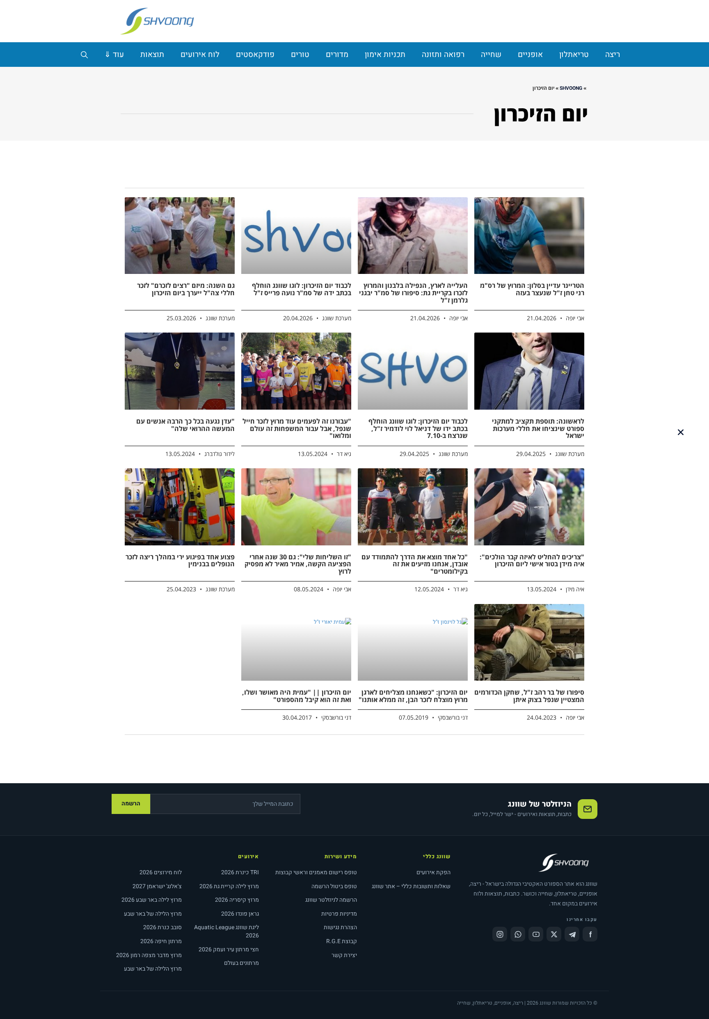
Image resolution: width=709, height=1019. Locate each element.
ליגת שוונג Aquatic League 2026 (226, 931)
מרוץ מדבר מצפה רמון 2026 (149, 955)
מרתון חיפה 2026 (161, 941)
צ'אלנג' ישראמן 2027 (157, 886)
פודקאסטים (255, 54)
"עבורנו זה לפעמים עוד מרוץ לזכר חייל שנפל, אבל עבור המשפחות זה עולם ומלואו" (296, 428)
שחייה (491, 54)
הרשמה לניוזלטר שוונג (331, 900)
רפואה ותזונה (443, 54)
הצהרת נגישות (340, 927)
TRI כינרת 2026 (240, 872)
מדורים (337, 54)
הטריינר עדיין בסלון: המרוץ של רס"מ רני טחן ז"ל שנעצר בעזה (532, 289)
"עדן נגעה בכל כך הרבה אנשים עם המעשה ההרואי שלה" (185, 425)
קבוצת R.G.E (341, 941)
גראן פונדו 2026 (240, 914)
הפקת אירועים (433, 872)
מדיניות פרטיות (339, 914)
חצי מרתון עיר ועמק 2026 (229, 949)
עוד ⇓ (114, 54)
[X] (554, 934)
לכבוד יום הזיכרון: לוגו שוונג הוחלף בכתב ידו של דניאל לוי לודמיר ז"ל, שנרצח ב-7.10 (418, 428)
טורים (300, 54)
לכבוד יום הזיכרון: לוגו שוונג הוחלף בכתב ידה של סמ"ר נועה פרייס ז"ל (301, 289)
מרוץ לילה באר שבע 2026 (151, 900)
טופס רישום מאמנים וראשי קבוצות (316, 872)
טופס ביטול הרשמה (334, 886)
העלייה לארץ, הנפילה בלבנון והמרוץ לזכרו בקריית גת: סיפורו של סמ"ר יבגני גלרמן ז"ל (413, 292)
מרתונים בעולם (241, 963)
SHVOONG (571, 88)
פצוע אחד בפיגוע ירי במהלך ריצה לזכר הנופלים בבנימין (180, 560)
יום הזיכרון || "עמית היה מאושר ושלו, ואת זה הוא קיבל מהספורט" (296, 696)
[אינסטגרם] (499, 934)
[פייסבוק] (590, 934)
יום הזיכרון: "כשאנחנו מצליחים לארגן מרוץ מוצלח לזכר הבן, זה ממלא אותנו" (413, 696)
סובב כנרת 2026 (162, 927)
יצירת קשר (344, 955)
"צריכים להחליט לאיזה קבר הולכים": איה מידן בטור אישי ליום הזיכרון (532, 560)
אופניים (530, 54)
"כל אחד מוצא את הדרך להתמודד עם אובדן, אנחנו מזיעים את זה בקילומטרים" (414, 564)
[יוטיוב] (535, 934)
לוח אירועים (200, 54)
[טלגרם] (572, 934)
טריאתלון (574, 54)
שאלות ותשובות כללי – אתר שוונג (411, 886)
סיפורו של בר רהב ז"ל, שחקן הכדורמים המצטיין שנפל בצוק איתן (529, 696)
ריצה (612, 54)
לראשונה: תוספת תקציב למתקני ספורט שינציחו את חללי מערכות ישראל (538, 428)
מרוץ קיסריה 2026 (237, 900)
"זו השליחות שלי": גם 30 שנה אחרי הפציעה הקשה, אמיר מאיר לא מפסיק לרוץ (298, 564)
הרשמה (130, 803)
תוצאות (152, 54)
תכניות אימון (385, 54)
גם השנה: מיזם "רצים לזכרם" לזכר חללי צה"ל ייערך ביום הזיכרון (186, 289)
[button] (681, 432)
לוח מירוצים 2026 (161, 872)
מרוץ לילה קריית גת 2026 (229, 886)
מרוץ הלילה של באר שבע (153, 914)
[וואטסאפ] (517, 934)
